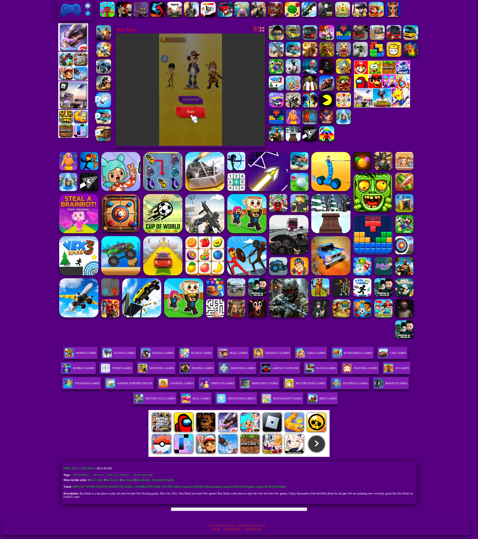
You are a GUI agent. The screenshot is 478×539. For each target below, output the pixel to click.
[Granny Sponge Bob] (309, 89)
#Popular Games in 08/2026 (260, 486)
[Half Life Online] (191, 15)
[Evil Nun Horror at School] (309, 72)
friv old (98, 475)
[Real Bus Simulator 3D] (360, 39)
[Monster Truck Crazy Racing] (103, 72)
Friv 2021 (70, 468)
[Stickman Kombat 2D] (309, 106)
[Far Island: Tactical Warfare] (276, 140)
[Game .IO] (73, 136)
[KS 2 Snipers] (360, 55)
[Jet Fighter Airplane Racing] (103, 55)
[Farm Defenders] (326, 55)
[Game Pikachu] (73, 107)
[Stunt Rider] (103, 89)
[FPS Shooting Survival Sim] (276, 55)
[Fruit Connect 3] (343, 106)
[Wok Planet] (141, 15)
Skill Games (238, 352)
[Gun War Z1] (103, 39)
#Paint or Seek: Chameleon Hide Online (140, 486)
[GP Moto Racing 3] (326, 89)
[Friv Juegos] (382, 106)
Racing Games (163, 352)
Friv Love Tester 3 (118, 475)
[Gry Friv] (73, 49)
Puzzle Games (201, 352)
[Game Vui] (73, 79)
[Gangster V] (309, 55)
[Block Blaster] (377, 55)
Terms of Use (252, 529)
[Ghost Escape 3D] (124, 15)
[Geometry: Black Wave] (309, 140)
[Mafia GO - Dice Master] (410, 55)
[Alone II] (326, 72)
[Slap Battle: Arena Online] (103, 106)
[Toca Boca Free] (293, 89)
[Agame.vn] (171, 455)
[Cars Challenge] (276, 106)
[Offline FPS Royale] (293, 72)
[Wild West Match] (376, 15)
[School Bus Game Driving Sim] (293, 39)
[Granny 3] (326, 123)
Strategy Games (277, 352)
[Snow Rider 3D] (293, 140)
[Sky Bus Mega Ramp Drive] (410, 39)
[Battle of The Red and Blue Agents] (157, 15)
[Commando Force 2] (258, 15)
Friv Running (81, 475)
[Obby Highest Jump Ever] (326, 140)
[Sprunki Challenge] (107, 15)
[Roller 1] (241, 15)
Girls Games (316, 352)
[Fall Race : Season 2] (293, 123)
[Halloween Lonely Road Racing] (225, 15)
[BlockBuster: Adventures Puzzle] (343, 39)
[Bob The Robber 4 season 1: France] (359, 15)
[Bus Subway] (276, 39)
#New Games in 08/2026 (189, 486)
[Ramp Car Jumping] (309, 15)
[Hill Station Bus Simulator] (377, 39)
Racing (87, 468)
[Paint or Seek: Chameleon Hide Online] (103, 140)
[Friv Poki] (382, 73)
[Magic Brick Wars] (394, 55)
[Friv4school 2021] (88, 7)
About (216, 529)
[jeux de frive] (295, 455)
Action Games (124, 352)
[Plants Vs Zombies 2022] (343, 89)
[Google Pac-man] (326, 106)
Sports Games (86, 352)
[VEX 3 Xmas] (276, 89)
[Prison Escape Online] (325, 15)
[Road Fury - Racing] (103, 123)
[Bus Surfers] (326, 39)
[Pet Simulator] (342, 15)
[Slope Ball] (343, 123)
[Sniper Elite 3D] (293, 106)
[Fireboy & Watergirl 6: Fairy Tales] (309, 123)
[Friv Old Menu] (382, 87)
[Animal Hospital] (343, 55)
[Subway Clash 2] (275, 15)
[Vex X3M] (208, 15)
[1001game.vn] (228, 455)
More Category (143, 475)
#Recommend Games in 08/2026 (223, 486)
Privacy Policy (232, 529)
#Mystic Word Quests (90, 486)
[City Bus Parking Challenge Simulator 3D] (394, 39)
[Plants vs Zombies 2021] (343, 72)
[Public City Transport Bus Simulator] (309, 39)
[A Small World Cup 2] (276, 72)
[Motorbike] (174, 15)
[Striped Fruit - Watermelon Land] (292, 15)
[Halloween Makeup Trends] (393, 15)
